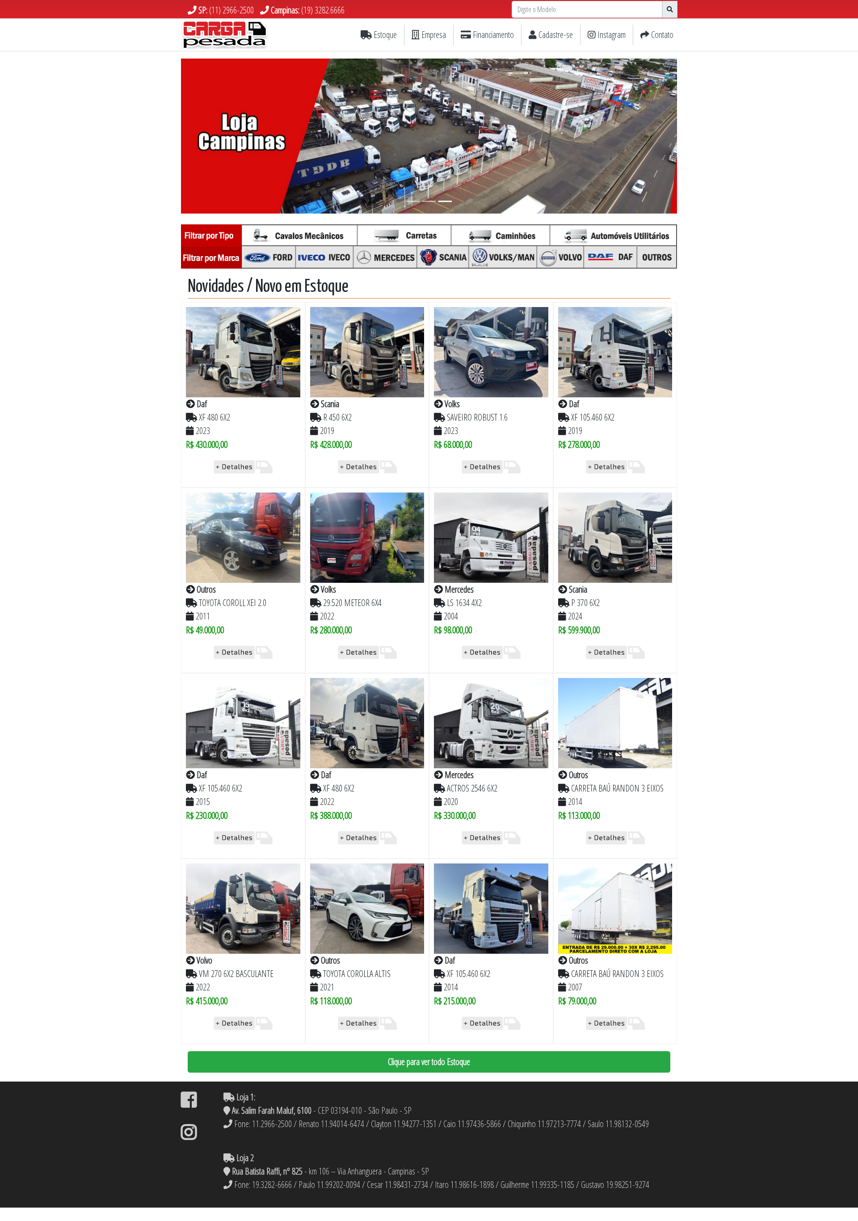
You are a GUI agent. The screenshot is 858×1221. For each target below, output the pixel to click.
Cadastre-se (555, 35)
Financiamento (492, 35)
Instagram (611, 35)
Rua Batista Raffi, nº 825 (267, 1171)
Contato (661, 35)
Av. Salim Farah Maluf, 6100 (270, 1110)
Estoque (384, 35)
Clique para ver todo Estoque (429, 1062)
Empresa (433, 35)
